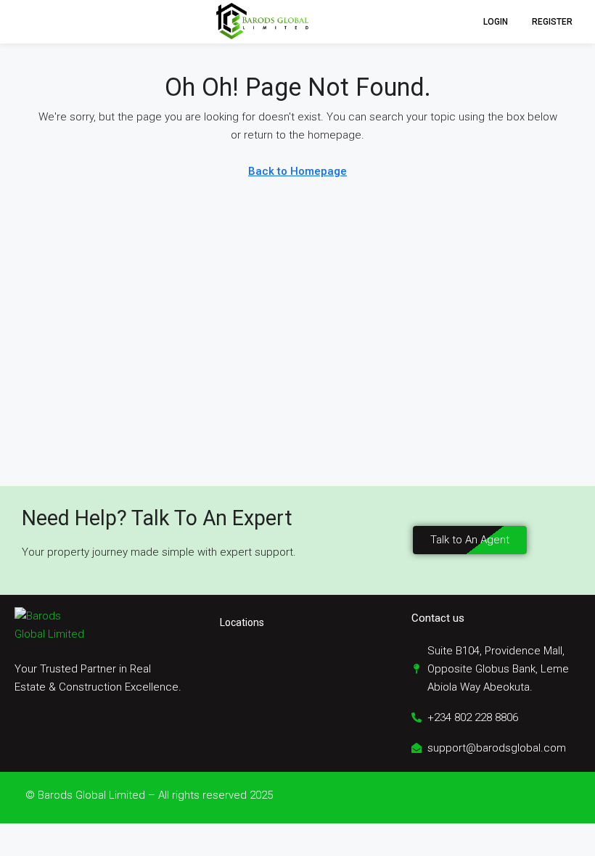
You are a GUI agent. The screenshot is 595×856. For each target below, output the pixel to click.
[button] (25, 22)
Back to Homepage (297, 171)
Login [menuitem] (496, 22)
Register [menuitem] (552, 22)
